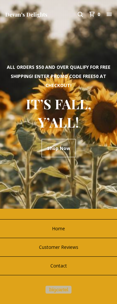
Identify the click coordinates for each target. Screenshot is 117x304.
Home (58, 228)
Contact (58, 266)
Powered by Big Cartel (59, 290)
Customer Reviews (58, 247)
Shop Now (58, 148)
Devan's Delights (26, 14)
